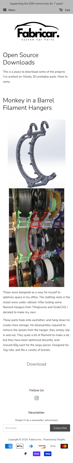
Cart (67, 10)
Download (36, 364)
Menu (11, 10)
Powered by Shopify (54, 439)
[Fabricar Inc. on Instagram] (36, 399)
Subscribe (60, 428)
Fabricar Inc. (35, 439)
